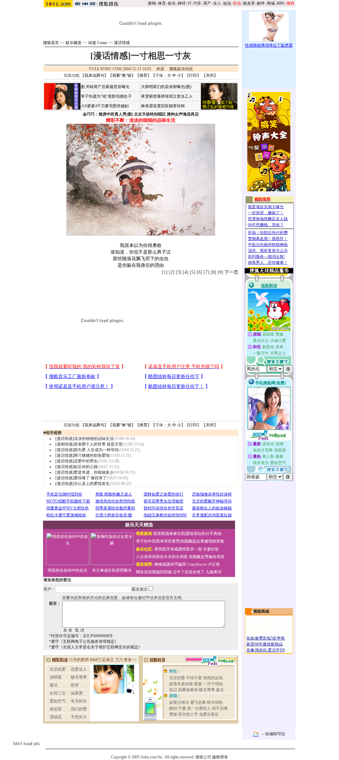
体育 (162, 3)
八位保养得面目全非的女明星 (162, 556)
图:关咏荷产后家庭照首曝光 (105, 86)
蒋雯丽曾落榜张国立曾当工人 (167, 96)
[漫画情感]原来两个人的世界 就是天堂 (88, 444)
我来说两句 (94, 75)
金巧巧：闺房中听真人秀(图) (108, 114)
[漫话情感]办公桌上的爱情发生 (82, 483)
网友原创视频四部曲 (154, 572)
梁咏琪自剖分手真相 (203, 533)
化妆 (250, 638)
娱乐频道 (73, 42)
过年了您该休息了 (189, 572)
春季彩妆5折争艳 (270, 638)
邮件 (261, 3)
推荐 (143, 75)
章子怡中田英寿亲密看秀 (158, 541)
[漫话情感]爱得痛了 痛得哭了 (81, 478)
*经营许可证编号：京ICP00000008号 (81, 636)
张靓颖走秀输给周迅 (206, 556)
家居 (250, 644)
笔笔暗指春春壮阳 (169, 533)
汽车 (197, 3)
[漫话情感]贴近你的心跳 (76, 466)
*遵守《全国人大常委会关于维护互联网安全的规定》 (95, 647)
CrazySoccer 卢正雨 (203, 564)
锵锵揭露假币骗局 (170, 564)
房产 (207, 3)
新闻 (152, 3)
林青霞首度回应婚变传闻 (163, 106)
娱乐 (172, 3)
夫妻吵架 (211, 549)
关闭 (210, 75)
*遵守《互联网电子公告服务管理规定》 (84, 641)
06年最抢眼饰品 (269, 644)
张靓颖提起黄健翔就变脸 (202, 541)
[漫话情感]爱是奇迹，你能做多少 (84, 472)
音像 (250, 650)
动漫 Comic (97, 42)
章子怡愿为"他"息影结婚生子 (106, 96)
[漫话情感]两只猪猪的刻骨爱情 (82, 455)
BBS (280, 3)
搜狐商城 (261, 611)
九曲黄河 (213, 572)
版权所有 (220, 757)
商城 (271, 3)
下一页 (231, 272)
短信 (227, 3)
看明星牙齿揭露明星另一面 (177, 549)
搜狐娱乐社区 (181, 69)
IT (189, 3)
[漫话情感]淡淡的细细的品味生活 (84, 438)
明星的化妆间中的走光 (67, 570)
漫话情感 (122, 42)
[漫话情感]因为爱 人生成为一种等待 (87, 450)
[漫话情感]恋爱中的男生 (76, 461)
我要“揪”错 (121, 75)
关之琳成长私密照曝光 (112, 570)
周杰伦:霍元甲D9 (270, 650)
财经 (182, 3)
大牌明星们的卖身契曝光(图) (166, 86)
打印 (193, 75)
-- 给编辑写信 (273, 734)
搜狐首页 (51, 42)
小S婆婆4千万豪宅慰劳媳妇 (105, 106)
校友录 (249, 3)
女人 (217, 3)
